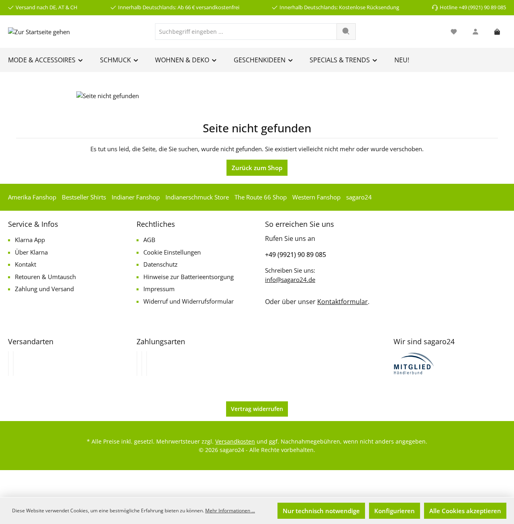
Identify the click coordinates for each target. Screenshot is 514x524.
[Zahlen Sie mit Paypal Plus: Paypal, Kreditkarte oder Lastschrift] (146, 363)
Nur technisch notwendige (321, 511)
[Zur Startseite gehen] (39, 31)
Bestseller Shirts (84, 197)
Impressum (159, 289)
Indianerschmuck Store (197, 197)
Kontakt (25, 264)
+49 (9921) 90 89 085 (295, 254)
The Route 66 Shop (261, 197)
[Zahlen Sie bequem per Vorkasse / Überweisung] (141, 363)
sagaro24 (359, 197)
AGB (149, 240)
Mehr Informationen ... (230, 510)
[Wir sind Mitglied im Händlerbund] (414, 363)
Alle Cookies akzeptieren (465, 511)
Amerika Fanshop (32, 197)
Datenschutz (160, 264)
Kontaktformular (342, 301)
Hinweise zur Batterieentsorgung (188, 277)
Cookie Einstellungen (172, 252)
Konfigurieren (394, 511)
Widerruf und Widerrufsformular (188, 301)
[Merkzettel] (454, 31)
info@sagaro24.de (290, 279)
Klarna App (30, 240)
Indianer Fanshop (136, 197)
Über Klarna (31, 252)
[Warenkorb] (497, 31)
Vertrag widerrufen (257, 409)
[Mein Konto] (475, 31)
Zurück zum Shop (257, 168)
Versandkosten (235, 441)
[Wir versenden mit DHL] (8, 363)
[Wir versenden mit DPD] (13, 363)
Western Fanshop (316, 197)
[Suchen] (346, 31)
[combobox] (246, 31)
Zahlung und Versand (44, 289)
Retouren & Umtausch (45, 277)
